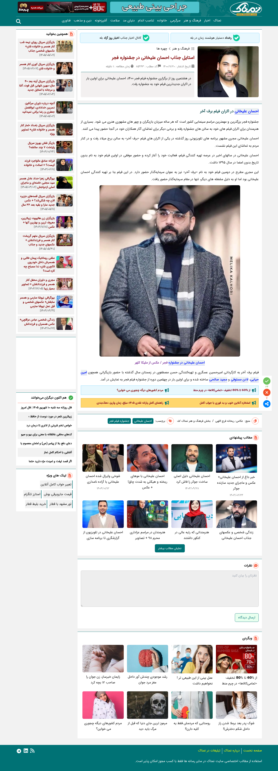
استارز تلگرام (32, 494)
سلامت (115, 20)
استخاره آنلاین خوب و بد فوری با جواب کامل (225, 403)
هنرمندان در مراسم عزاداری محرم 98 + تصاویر (147, 535)
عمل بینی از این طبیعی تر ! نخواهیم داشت (195, 680)
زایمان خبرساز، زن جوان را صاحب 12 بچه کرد (103, 679)
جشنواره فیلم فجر (119, 421)
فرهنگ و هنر (192, 20)
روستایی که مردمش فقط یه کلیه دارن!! (192, 726)
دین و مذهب (83, 20)
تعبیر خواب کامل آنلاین (56, 484)
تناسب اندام (146, 20)
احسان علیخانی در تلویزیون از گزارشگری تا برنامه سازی (103, 535)
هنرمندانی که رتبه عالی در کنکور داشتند (192, 535)
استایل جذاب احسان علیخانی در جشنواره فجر (153, 57)
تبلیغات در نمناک (209, 750)
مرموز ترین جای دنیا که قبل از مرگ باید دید (147, 726)
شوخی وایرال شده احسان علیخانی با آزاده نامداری (103, 479)
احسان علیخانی (247, 111)
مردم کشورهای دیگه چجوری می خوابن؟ (139, 390)
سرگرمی (175, 20)
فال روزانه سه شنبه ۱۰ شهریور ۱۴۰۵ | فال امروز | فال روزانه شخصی (46, 407)
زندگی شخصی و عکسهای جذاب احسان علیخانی (236, 535)
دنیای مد (129, 20)
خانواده (162, 20)
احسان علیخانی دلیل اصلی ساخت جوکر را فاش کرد (192, 479)
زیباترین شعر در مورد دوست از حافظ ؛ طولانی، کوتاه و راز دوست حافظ (50, 416)
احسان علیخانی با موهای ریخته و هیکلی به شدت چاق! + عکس (147, 482)
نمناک (217, 20)
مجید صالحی (218, 379)
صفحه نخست (252, 750)
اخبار (207, 20)
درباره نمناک (232, 750)
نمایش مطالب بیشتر (170, 548)
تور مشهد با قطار (60, 504)
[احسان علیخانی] (170, 271)
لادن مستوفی (239, 379)
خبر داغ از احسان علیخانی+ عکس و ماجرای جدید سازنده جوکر (236, 483)
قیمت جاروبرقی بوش (57, 494)
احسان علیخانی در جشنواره (187, 362)
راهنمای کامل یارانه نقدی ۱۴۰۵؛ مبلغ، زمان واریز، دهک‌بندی (130, 403)
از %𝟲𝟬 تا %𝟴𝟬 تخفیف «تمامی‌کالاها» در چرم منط (221, 390)
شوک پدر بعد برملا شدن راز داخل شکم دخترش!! (236, 726)
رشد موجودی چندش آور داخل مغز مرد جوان (147, 679)
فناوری (66, 20)
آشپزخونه (101, 20)
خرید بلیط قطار (36, 504)
